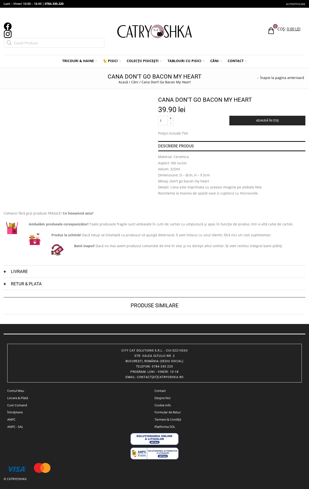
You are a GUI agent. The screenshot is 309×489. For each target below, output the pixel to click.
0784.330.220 (54, 3)
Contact (160, 390)
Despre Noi (162, 398)
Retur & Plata (26, 283)
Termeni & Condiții (167, 419)
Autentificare (295, 4)
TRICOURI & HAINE (78, 60)
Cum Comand (17, 405)
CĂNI (214, 60)
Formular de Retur (167, 412)
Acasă (123, 82)
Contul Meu (15, 390)
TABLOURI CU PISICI (184, 60)
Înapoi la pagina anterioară (282, 77)
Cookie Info (162, 405)
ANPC (11, 419)
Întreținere (15, 412)
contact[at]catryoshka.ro (160, 377)
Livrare (19, 271)
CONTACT (236, 60)
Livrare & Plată (17, 398)
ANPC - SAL (15, 426)
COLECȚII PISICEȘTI (143, 60)
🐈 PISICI (110, 60)
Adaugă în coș (267, 120)
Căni (134, 82)
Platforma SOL (164, 426)
